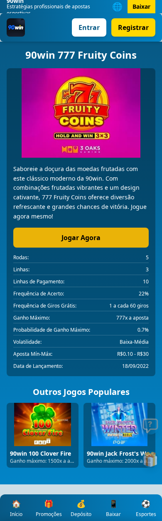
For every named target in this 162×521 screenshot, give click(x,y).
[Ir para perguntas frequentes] (150, 426)
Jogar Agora (81, 237)
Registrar (133, 27)
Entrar (89, 27)
